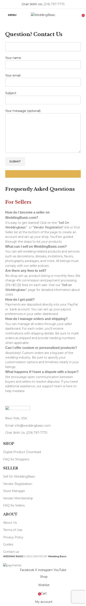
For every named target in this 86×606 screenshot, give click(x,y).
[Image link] (17, 409)
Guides (8, 544)
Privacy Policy (13, 537)
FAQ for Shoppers (16, 459)
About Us (10, 522)
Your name (13, 58)
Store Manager (14, 491)
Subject (10, 93)
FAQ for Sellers (14, 505)
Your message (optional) (22, 111)
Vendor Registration (48, 227)
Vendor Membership (18, 498)
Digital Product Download (22, 452)
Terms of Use (12, 530)
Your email (12, 75)
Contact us (11, 552)
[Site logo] (43, 15)
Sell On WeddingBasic (19, 476)
